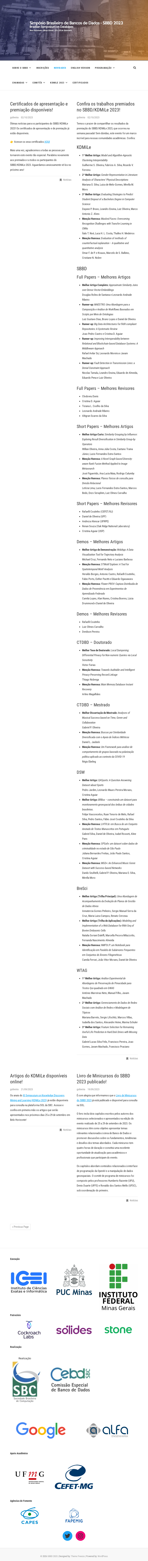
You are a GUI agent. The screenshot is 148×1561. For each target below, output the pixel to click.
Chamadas (18, 82)
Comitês (37, 82)
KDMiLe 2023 (57, 82)
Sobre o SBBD (20, 68)
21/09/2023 (27, 1089)
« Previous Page (20, 1226)
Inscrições (42, 68)
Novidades (60, 68)
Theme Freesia (77, 1556)
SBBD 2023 (52, 1556)
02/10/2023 (27, 117)
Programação (103, 68)
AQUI (47, 141)
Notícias (67, 179)
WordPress (103, 1556)
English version (80, 68)
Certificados (80, 82)
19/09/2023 (93, 1089)
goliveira (14, 117)
